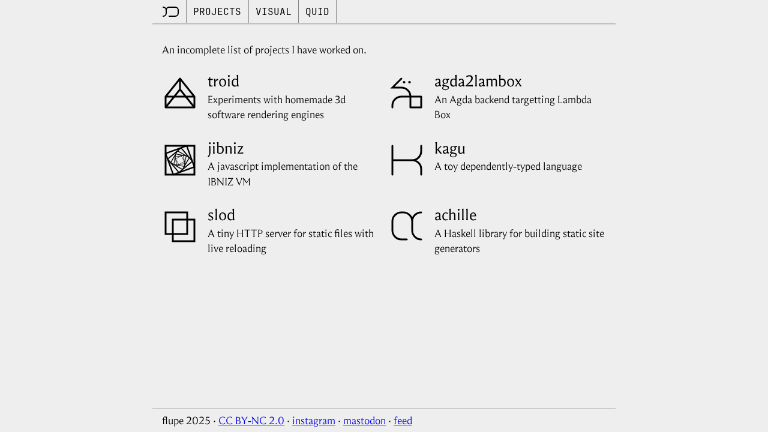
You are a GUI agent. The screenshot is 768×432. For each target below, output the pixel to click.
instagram (313, 420)
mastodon (364, 420)
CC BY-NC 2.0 (251, 420)
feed (403, 420)
